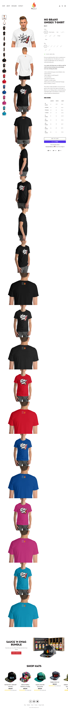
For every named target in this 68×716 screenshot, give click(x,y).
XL (57, 46)
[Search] (62, 6)
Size (45, 43)
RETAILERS (14, 6)
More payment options (55, 144)
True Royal (62, 32)
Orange (58, 35)
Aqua (50, 35)
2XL (61, 46)
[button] (8, 690)
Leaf (54, 35)
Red (57, 32)
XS (45, 46)
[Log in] (59, 6)
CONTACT (20, 6)
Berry (46, 35)
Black (46, 32)
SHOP (3, 6)
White (46, 39)
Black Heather (51, 32)
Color (45, 29)
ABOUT (8, 6)
